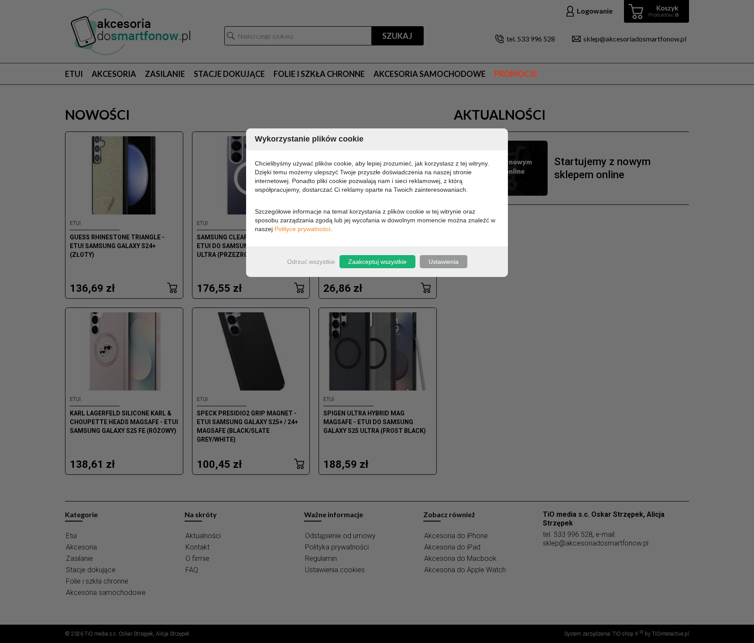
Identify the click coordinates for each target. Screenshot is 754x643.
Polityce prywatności (302, 228)
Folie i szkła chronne (319, 74)
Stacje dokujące (229, 74)
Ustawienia (443, 261)
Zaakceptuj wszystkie (377, 261)
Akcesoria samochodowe (430, 74)
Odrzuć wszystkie (311, 261)
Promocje (516, 74)
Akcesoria (114, 74)
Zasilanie (165, 74)
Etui (74, 74)
